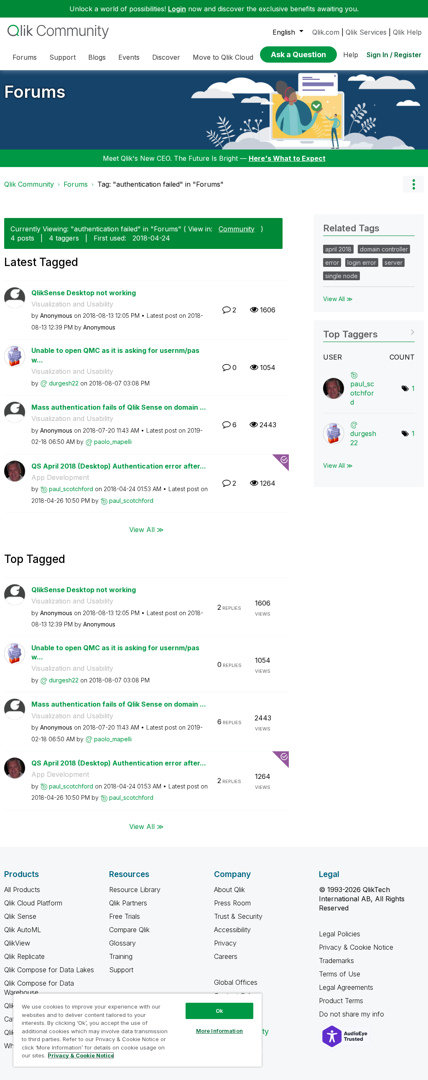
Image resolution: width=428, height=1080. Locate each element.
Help (350, 55)
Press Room (232, 903)
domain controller (384, 249)
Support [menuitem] (62, 57)
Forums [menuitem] (25, 57)
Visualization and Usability (72, 304)
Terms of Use (339, 974)
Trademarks (336, 960)
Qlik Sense (20, 916)
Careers (225, 956)
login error (361, 262)
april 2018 (338, 249)
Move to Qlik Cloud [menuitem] (223, 57)
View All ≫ (146, 529)
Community (237, 229)
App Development (60, 477)
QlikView (17, 943)
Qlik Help (407, 32)
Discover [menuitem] (166, 57)
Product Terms (341, 1000)
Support (121, 970)
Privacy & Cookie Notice (356, 947)
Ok (219, 1010)
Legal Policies (339, 934)
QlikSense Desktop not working (83, 293)
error (332, 262)
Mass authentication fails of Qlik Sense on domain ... (118, 407)
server (394, 262)
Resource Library (134, 889)
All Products (22, 889)
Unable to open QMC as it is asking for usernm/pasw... (115, 355)
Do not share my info (352, 1014)
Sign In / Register (394, 55)
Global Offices (235, 982)
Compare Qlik (129, 929)
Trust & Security (238, 916)
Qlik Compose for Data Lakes (49, 970)
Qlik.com (325, 32)
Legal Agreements (346, 987)
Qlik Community (29, 184)
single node (341, 275)
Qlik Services (366, 32)
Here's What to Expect (287, 158)
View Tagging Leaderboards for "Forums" (368, 331)
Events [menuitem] (129, 57)
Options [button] (413, 184)
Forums (35, 92)
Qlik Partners (128, 903)
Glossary (122, 943)
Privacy (225, 943)
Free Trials (124, 916)
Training (120, 956)
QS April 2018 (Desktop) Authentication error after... (118, 466)
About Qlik (229, 889)
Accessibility (232, 929)
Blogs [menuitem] (97, 57)
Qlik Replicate (24, 956)
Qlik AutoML (22, 929)
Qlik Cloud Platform (33, 903)
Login (177, 9)
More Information (219, 1030)
